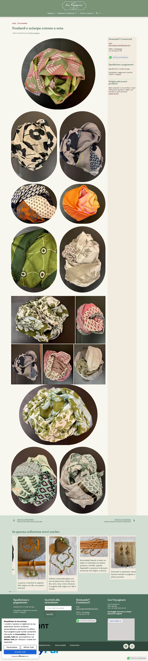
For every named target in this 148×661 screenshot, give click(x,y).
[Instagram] (132, 646)
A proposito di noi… (44, 645)
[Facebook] (125, 646)
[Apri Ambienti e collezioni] (76, 13)
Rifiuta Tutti (29, 647)
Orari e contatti (60, 645)
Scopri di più (114, 94)
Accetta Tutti (20, 652)
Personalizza (12, 647)
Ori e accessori (22, 23)
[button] (43, 320)
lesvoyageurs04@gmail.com (119, 45)
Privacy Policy (74, 645)
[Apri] (100, 13)
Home (14, 23)
